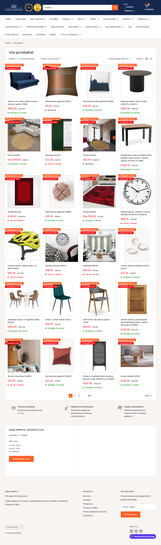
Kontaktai (87, 500)
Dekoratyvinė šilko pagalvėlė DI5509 (98, 101)
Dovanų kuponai (142, 27)
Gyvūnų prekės (91, 27)
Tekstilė (93, 19)
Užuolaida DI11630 (90, 266)
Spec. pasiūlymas (37, 19)
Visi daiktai (53, 19)
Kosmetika (40, 34)
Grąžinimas (88, 515)
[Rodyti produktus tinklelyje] (147, 59)
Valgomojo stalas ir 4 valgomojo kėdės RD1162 (23, 321)
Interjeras (66, 19)
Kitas (147, 396)
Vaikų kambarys (57, 27)
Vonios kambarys (12, 27)
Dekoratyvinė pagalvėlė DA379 (58, 101)
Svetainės (127, 19)
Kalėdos (52, 34)
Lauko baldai (20, 19)
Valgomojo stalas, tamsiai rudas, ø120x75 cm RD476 (134, 102)
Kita (129, 27)
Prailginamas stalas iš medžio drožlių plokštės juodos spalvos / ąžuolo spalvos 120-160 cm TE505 (136, 158)
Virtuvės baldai (109, 19)
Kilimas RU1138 (14, 212)
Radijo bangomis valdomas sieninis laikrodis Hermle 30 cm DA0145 (135, 213)
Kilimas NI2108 (89, 212)
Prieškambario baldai (35, 27)
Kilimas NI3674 (14, 155)
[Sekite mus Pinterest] (141, 531)
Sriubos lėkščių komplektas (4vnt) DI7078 (135, 267)
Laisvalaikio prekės (113, 27)
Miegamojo (142, 19)
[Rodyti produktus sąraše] (151, 59)
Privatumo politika (90, 508)
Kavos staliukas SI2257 (130, 376)
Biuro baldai (73, 27)
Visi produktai (18, 43)
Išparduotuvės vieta (21, 459)
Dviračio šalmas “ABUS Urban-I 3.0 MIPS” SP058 (22, 267)
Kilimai (80, 19)
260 (89, 396)
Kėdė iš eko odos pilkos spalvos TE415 (96, 321)
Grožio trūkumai (11, 34)
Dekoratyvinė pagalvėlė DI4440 (58, 376)
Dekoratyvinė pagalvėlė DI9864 (58, 212)
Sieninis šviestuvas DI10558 (19, 376)
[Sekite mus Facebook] (131, 531)
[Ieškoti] (115, 7)
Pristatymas (88, 504)
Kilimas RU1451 (89, 155)
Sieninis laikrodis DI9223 (55, 266)
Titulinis (8, 19)
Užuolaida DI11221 (53, 155)
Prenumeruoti (131, 514)
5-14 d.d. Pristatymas (69, 34)
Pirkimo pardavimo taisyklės (94, 512)
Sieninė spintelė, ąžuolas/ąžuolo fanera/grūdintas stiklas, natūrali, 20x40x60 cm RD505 (134, 322)
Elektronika (27, 34)
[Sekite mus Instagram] (136, 531)
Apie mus (87, 496)
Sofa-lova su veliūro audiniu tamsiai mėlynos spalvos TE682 (22, 102)
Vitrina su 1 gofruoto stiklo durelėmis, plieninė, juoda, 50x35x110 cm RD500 (98, 377)
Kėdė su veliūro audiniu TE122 (58, 320)
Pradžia (8, 43)
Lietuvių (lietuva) (12, 527)
